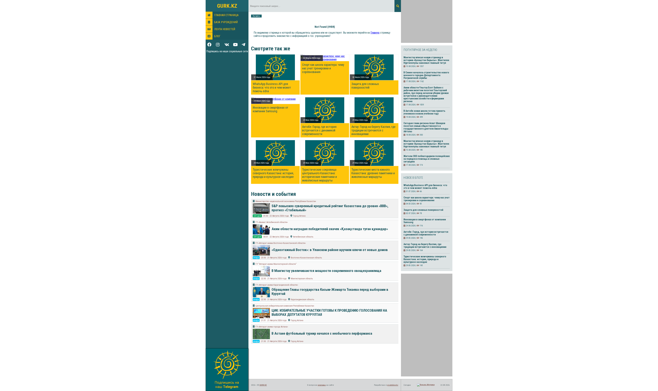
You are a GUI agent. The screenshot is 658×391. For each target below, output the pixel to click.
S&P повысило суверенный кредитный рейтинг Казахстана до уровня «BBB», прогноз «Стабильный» (330, 208)
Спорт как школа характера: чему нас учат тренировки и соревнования (323, 68)
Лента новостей (224, 29)
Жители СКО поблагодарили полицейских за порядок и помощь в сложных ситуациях (427, 159)
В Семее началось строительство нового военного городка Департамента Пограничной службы (426, 75)
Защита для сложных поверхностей (365, 85)
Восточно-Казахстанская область (306, 257)
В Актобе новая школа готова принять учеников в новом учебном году (424, 112)
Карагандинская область (302, 299)
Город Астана (299, 216)
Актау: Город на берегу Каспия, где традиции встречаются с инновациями (373, 130)
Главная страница (226, 15)
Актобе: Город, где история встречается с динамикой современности (319, 130)
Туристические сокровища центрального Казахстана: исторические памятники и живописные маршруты (319, 175)
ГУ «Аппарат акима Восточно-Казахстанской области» (280, 243)
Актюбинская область (303, 236)
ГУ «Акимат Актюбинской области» (271, 222)
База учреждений (226, 22)
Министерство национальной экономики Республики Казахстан (285, 201)
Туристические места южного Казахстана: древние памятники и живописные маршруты (373, 173)
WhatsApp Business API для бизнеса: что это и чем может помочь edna (272, 87)
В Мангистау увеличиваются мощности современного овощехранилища (326, 271)
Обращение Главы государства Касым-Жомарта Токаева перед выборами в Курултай (330, 292)
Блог (217, 36)
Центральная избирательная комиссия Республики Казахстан (284, 305)
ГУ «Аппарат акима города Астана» (271, 326)
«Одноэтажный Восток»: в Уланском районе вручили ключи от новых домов (330, 250)
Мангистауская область (302, 278)
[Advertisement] (426, 21)
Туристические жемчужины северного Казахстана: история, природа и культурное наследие (273, 173)
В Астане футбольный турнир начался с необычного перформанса (322, 333)
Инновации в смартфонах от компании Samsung (270, 109)
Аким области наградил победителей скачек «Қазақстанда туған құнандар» (330, 229)
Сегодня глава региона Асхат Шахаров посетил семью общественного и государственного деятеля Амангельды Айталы (426, 127)
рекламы (322, 385)
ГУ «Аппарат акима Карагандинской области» (276, 285)
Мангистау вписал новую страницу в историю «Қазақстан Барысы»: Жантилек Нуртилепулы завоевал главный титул (426, 60)
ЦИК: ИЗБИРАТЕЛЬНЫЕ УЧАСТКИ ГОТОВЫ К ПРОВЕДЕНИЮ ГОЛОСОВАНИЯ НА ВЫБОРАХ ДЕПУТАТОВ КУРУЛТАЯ (329, 312)
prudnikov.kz (392, 385)
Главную (375, 32)
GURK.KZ (227, 6)
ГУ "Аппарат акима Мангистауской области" (276, 264)
